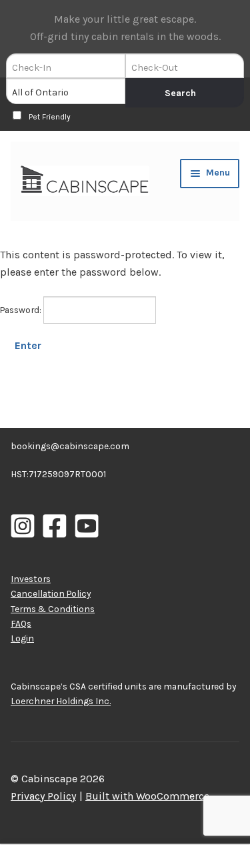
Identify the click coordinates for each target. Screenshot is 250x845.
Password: (21, 309)
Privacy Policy (43, 796)
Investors (31, 578)
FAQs (21, 623)
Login (22, 638)
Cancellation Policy (51, 593)
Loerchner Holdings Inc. (61, 700)
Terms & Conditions (53, 608)
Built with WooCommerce (147, 796)
